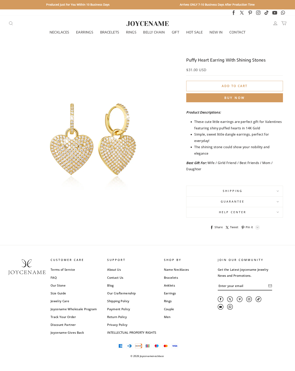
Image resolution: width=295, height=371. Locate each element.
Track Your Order (63, 317)
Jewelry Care (60, 301)
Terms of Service (63, 270)
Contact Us (115, 278)
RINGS (131, 32)
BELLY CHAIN (154, 32)
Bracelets (171, 278)
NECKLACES (59, 32)
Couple (169, 309)
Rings (168, 301)
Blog (110, 285)
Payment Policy (118, 309)
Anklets (169, 285)
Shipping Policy (118, 301)
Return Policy (117, 317)
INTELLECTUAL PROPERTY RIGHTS (131, 332)
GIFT (175, 32)
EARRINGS (84, 32)
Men (167, 317)
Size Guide (58, 293)
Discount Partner (63, 325)
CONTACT (237, 32)
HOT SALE (194, 32)
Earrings (170, 293)
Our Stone (58, 285)
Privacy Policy (117, 325)
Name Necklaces (176, 270)
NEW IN (216, 32)
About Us (114, 270)
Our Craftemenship (121, 293)
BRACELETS (109, 32)
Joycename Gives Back (67, 332)
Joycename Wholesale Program (74, 309)
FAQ (54, 278)
